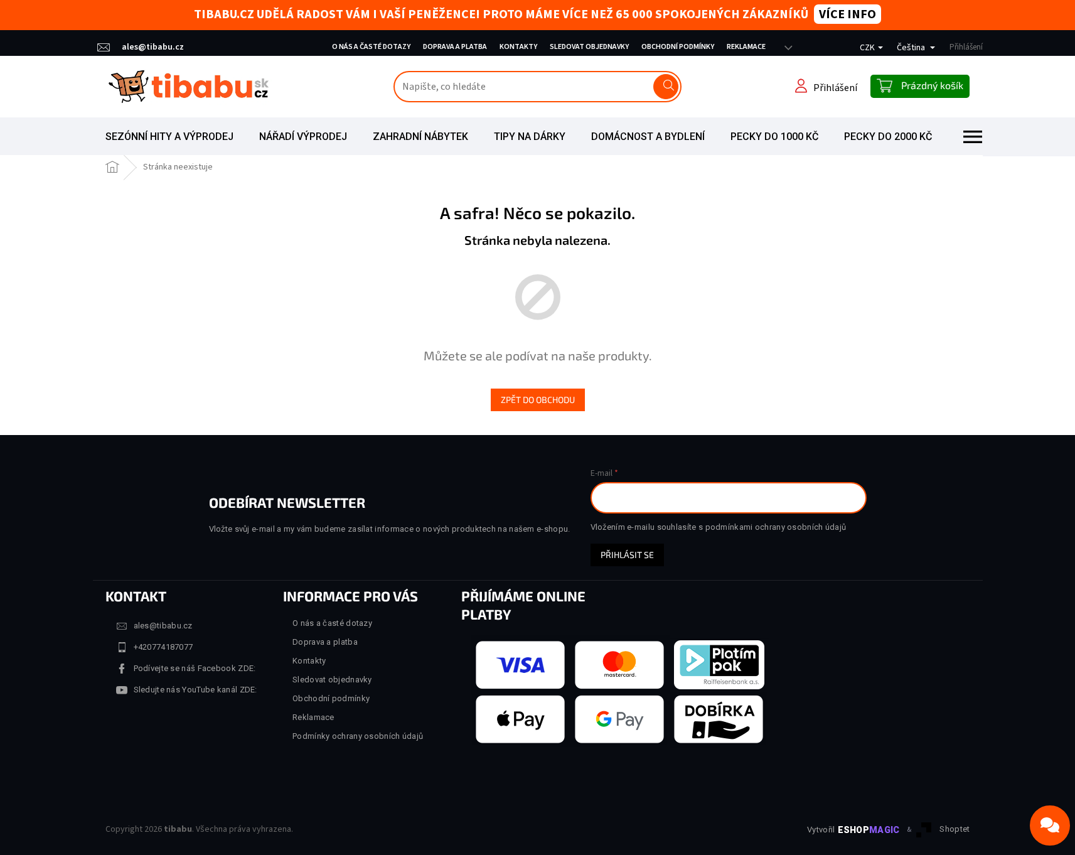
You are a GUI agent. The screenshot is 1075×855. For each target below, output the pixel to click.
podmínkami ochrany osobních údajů (776, 527)
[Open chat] (1050, 825)
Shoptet (954, 829)
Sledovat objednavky (589, 46)
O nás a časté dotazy (371, 46)
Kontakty (518, 46)
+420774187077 (163, 647)
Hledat (665, 86)
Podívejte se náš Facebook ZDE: (195, 668)
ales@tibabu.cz (163, 625)
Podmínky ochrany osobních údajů (357, 736)
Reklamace (746, 46)
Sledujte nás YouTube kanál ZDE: (195, 689)
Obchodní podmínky (677, 46)
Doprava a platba (455, 46)
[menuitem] (169, 136)
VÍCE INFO (847, 14)
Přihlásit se (627, 554)
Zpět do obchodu (538, 399)
